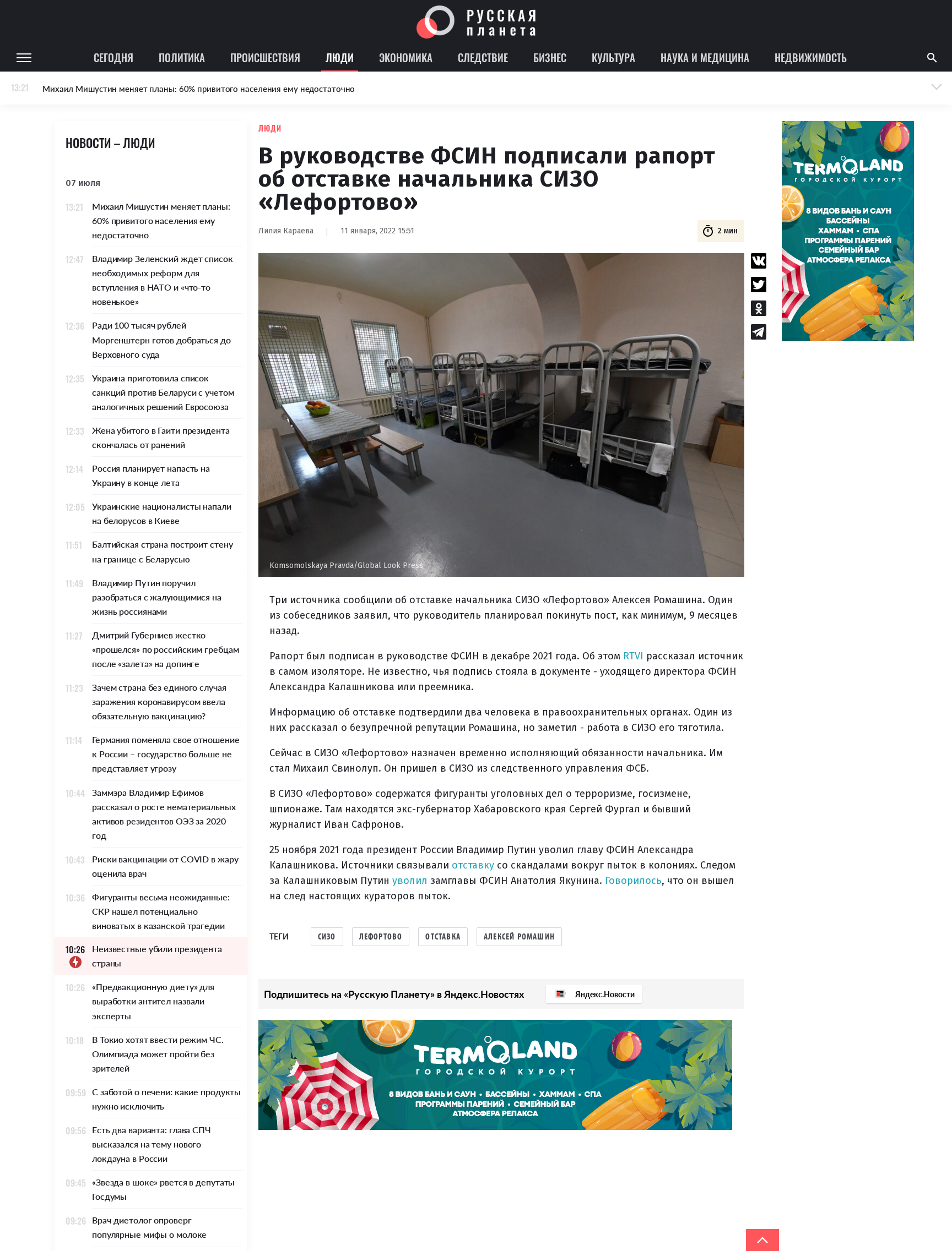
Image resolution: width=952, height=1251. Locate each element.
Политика (182, 57)
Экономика (405, 57)
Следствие (483, 57)
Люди (340, 57)
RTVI (633, 656)
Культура (613, 57)
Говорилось (633, 881)
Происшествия (265, 57)
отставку (473, 865)
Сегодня (113, 57)
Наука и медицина (705, 57)
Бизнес (549, 57)
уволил (410, 881)
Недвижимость (811, 57)
